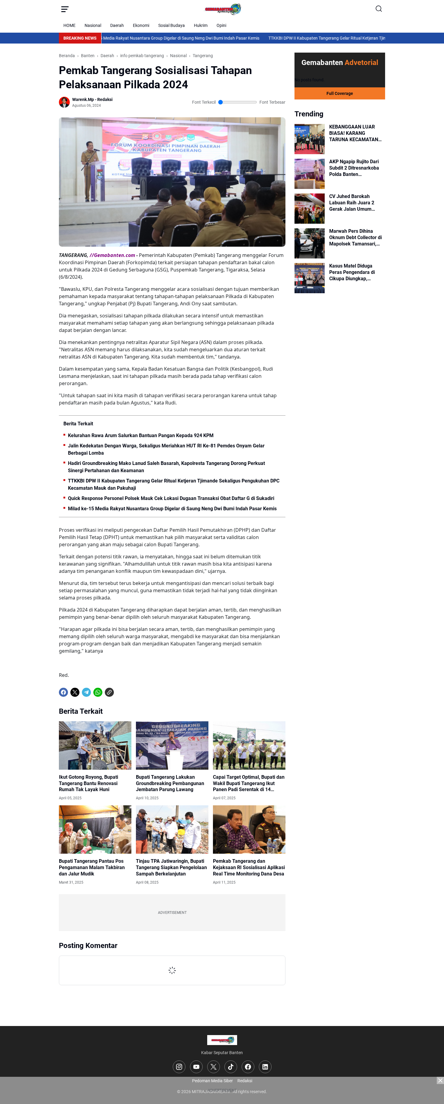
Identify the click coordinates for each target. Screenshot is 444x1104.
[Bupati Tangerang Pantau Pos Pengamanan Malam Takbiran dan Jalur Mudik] (95, 829)
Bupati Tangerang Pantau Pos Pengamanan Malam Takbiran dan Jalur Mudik (92, 867)
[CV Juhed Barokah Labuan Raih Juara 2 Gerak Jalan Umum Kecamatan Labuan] (309, 208)
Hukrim (201, 25)
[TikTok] (230, 1066)
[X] (74, 692)
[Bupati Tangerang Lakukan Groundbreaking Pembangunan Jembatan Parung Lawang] (172, 745)
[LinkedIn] (265, 1066)
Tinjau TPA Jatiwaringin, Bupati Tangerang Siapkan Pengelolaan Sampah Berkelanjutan (171, 867)
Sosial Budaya (171, 25)
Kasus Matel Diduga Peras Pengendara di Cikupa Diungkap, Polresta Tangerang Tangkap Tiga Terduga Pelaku (353, 272)
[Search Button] (379, 9)
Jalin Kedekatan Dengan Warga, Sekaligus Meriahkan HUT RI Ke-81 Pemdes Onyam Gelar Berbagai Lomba (166, 449)
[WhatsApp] (97, 692)
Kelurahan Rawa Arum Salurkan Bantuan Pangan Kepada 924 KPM (141, 435)
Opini (221, 25)
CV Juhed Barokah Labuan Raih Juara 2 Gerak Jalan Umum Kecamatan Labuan (351, 202)
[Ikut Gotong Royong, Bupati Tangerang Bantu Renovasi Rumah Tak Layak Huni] (95, 745)
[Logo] (222, 1040)
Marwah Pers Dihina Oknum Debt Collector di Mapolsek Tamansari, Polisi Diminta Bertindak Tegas (355, 237)
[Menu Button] (65, 9)
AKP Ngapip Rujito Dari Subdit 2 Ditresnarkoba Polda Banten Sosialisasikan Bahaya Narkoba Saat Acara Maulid (354, 168)
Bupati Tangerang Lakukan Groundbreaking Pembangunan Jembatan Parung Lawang (170, 783)
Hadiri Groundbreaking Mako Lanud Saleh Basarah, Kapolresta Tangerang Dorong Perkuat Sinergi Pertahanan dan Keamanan (166, 466)
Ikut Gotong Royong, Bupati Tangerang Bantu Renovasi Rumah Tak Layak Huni (88, 783)
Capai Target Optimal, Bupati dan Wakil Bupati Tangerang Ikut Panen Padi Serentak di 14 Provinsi (249, 783)
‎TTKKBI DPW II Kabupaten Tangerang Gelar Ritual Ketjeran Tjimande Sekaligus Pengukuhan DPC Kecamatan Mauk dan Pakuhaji (173, 484)
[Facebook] (63, 692)
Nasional (93, 25)
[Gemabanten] (222, 9)
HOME (69, 25)
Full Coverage (340, 93)
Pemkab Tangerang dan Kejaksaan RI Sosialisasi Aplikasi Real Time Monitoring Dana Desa (249, 867)
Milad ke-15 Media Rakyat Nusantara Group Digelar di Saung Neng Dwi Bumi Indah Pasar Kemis (128, 38)
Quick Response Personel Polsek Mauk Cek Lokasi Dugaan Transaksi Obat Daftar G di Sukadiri (171, 498)
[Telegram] (86, 692)
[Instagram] (179, 1066)
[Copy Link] (109, 692)
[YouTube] (196, 1066)
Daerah (117, 25)
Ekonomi (141, 25)
